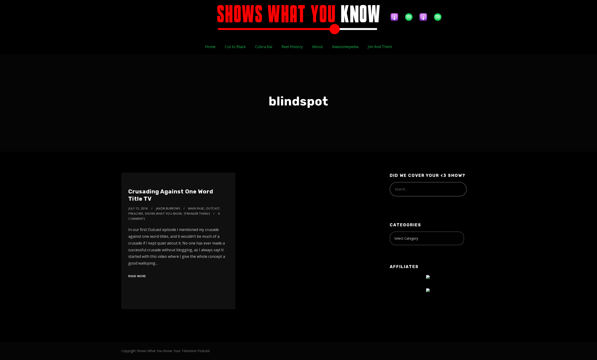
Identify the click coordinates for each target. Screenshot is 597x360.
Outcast (213, 208)
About (317, 46)
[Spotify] (411, 17)
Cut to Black (235, 46)
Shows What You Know (163, 214)
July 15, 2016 (138, 208)
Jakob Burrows (168, 208)
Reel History (292, 46)
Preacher (135, 214)
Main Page (196, 208)
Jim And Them (380, 46)
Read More (137, 276)
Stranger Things (197, 214)
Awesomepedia (345, 46)
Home (210, 46)
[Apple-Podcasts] (396, 17)
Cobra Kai (263, 46)
